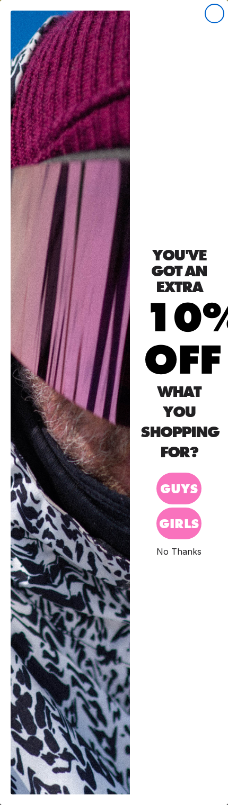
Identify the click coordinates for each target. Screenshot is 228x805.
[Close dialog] (214, 13)
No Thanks (178, 551)
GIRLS (179, 523)
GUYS (179, 489)
